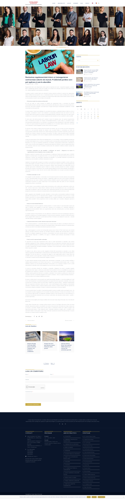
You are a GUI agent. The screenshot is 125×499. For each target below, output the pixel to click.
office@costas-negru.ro (32, 456)
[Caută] (97, 60)
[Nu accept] (123, 497)
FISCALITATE (68, 436)
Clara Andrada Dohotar (89, 452)
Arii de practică (61, 3)
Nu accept (94, 497)
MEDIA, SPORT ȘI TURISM (70, 477)
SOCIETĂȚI (67, 464)
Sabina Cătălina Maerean (89, 474)
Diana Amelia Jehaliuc (88, 458)
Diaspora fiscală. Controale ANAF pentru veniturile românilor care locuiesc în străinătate (31, 347)
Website (27, 379)
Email (51, 374)
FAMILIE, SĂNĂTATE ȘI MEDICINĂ (72, 480)
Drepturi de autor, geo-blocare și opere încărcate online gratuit (49, 346)
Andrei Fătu (86, 465)
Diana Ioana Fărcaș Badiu (89, 455)
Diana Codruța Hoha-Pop (89, 477)
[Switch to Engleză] (92, 3)
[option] (32, 342)
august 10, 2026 (88, 74)
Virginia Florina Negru (88, 439)
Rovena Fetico (87, 468)
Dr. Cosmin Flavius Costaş (89, 436)
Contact (87, 3)
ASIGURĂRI (67, 461)
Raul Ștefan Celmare (88, 480)
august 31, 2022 (30, 84)
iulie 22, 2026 (88, 88)
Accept (88, 497)
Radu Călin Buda (87, 487)
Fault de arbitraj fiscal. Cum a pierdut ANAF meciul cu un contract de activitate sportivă (66, 347)
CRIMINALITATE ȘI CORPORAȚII (71, 444)
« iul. (77, 122)
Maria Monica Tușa (88, 445)
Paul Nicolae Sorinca (88, 449)
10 (77, 114)
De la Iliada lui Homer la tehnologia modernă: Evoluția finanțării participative (91, 93)
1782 (37, 84)
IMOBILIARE (67, 450)
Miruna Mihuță (87, 471)
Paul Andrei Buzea (88, 461)
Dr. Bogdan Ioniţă (88, 484)
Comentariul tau (29, 391)
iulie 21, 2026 (88, 96)
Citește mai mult (101, 497)
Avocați (69, 3)
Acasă (53, 3)
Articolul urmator (69, 320)
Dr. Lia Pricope (87, 442)
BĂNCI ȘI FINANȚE (69, 447)
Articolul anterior (30, 320)
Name (27, 374)
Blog (82, 3)
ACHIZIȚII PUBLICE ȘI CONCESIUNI (72, 453)
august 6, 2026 (88, 80)
